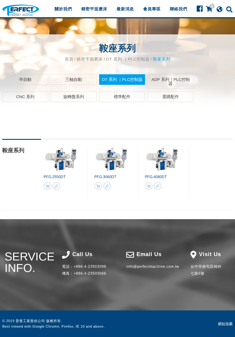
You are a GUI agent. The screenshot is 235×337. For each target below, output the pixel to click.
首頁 (69, 59)
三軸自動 (73, 79)
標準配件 (122, 96)
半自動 (25, 79)
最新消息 (125, 9)
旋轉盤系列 (73, 96)
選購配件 (170, 96)
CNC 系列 (25, 96)
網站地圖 (225, 324)
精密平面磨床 (94, 9)
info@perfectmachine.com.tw (152, 266)
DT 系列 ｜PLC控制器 (128, 59)
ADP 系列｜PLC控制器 (170, 81)
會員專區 (152, 9)
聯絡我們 (178, 9)
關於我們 (63, 9)
